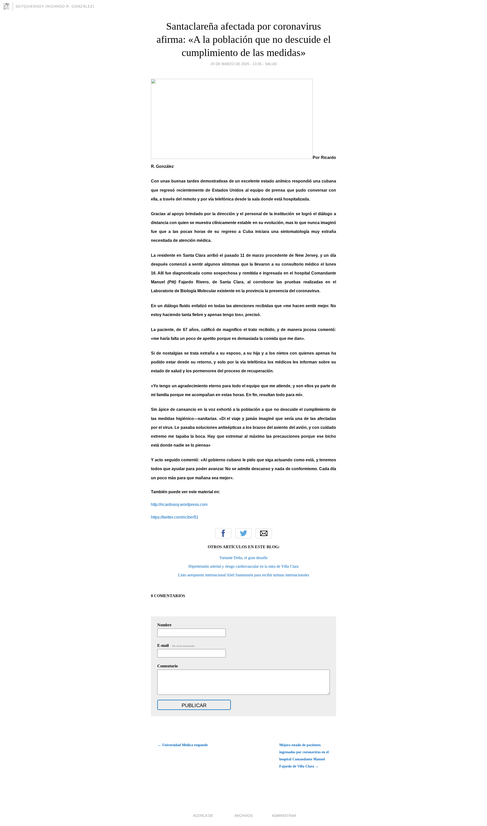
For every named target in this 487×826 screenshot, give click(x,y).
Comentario (167, 666)
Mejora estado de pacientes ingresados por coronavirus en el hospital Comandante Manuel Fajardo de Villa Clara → (304, 755)
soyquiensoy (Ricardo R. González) (54, 6)
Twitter (243, 533)
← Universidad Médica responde (183, 745)
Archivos (243, 816)
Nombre (164, 625)
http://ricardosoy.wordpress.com (179, 504)
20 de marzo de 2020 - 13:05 (236, 64)
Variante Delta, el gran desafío (243, 558)
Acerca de (203, 816)
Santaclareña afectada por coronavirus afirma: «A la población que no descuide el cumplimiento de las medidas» (243, 39)
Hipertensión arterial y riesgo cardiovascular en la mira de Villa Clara (243, 566)
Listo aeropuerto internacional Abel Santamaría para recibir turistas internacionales (243, 575)
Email (264, 533)
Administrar (284, 816)
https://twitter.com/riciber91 (174, 517)
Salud (271, 64)
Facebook (223, 533)
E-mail (176, 645)
